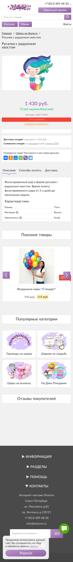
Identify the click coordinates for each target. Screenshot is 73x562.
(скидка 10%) (52, 144)
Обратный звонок (54, 10)
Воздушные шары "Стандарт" (36, 289)
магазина (33, 144)
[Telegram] (30, 158)
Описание (9, 170)
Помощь (38, 477)
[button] (25, 553)
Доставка (51, 170)
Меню (25, 24)
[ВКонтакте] (6, 158)
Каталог (9, 24)
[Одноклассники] (11, 158)
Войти (67, 24)
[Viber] (25, 158)
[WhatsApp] (20, 158)
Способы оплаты (30, 170)
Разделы (38, 467)
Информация (39, 457)
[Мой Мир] (15, 158)
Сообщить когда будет (36, 124)
